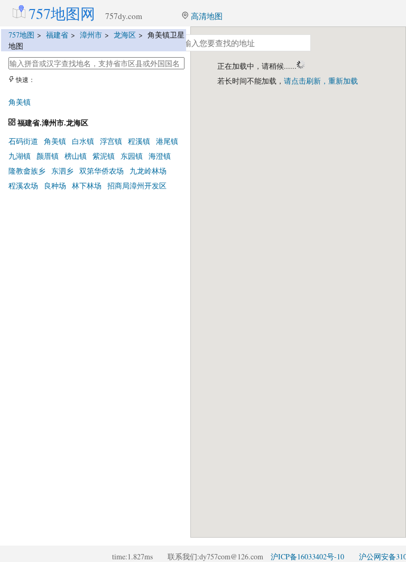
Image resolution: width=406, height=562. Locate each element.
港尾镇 (167, 141)
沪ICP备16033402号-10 (307, 556)
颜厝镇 (47, 156)
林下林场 (87, 185)
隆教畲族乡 (26, 171)
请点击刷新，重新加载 (321, 81)
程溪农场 (23, 185)
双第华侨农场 (101, 171)
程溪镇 (139, 141)
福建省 (57, 35)
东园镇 (132, 156)
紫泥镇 (104, 156)
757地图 (21, 35)
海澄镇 (160, 156)
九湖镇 (19, 156)
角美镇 (19, 102)
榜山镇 (75, 156)
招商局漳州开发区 (137, 185)
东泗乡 (62, 171)
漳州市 (91, 35)
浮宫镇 (111, 141)
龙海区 (125, 35)
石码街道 (23, 141)
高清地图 (206, 16)
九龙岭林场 (148, 171)
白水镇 (83, 141)
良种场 (55, 185)
